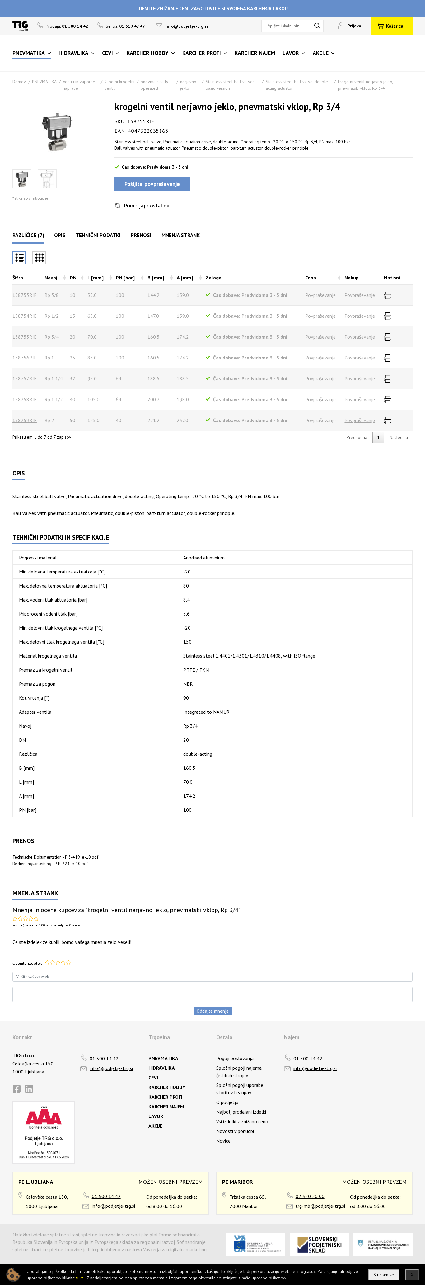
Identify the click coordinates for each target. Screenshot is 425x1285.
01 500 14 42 (104, 1058)
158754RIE (24, 316)
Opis (60, 235)
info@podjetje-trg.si (187, 26)
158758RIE (24, 399)
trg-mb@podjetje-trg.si (320, 1206)
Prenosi (141, 235)
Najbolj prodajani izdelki (241, 1112)
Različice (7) (28, 235)
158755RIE (24, 337)
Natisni (392, 277)
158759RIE (24, 420)
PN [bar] (125, 277)
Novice (223, 1141)
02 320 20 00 (310, 1196)
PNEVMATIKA (44, 81)
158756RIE (24, 358)
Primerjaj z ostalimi (146, 205)
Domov (19, 81)
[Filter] (39, 257)
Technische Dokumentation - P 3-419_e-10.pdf (55, 857)
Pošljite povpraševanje (152, 184)
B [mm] (155, 277)
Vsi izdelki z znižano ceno (242, 1121)
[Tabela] (19, 257)
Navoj (50, 277)
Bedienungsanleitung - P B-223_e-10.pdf (50, 863)
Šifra (17, 277)
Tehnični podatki (98, 235)
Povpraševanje (359, 295)
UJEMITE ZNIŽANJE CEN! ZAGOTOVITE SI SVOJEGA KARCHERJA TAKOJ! (212, 8)
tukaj (80, 1278)
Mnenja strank (180, 235)
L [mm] (95, 277)
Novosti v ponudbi (235, 1131)
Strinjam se (383, 1275)
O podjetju (227, 1102)
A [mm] (185, 277)
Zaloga (214, 277)
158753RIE (24, 295)
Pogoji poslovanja (235, 1058)
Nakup (351, 277)
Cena (310, 277)
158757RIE (24, 378)
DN (73, 277)
